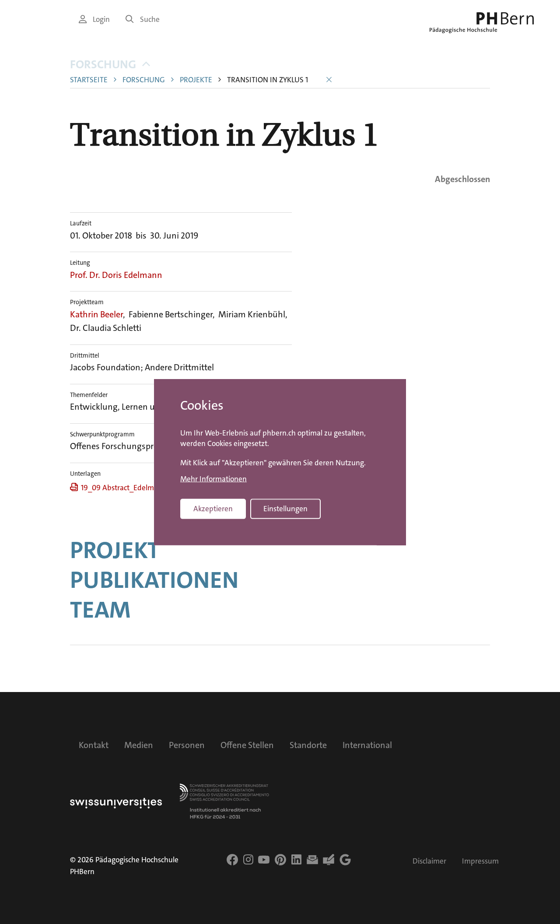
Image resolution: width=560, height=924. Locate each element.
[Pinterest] (280, 859)
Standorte (308, 745)
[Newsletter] (312, 859)
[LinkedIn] (296, 859)
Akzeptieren (213, 509)
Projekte (196, 80)
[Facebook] (232, 859)
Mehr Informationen (213, 478)
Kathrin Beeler (96, 314)
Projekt (115, 550)
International (367, 745)
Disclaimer (429, 861)
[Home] (482, 22)
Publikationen (154, 580)
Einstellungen (285, 509)
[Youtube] (264, 859)
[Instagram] (248, 859)
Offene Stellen (247, 745)
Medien (138, 745)
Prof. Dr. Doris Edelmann (116, 275)
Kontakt (93, 745)
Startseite (89, 80)
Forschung (103, 64)
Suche (150, 19)
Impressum (480, 861)
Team (100, 610)
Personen (187, 745)
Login (101, 19)
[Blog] (328, 859)
